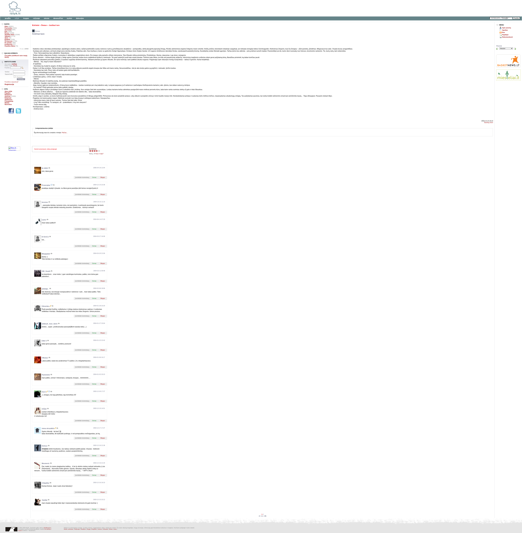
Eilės (6, 26)
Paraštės (83, 529)
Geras (94, 177)
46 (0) (15, 65)
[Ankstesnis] (497, 48)
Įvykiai (69, 18)
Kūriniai (35, 25)
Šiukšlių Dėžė (9, 34)
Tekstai (46, 18)
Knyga (88, 529)
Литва (110, 529)
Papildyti (505, 35)
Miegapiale (46, 254)
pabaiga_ (45, 289)
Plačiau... (65, 132)
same (44, 220)
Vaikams (7, 36)
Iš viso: (24, 49)
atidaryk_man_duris (49, 324)
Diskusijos (80, 18)
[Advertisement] (84, 8)
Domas (44, 25)
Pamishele (46, 375)
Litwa (115, 529)
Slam (6, 38)
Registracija (9, 84)
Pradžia (8, 18)
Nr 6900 (45, 168)
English (7, 39)
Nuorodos (8, 104)
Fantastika (8, 28)
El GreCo (45, 237)
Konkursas (8, 44)
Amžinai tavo (54, 25)
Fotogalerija (9, 101)
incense (45, 202)
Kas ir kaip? (99, 153)
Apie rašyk (8, 91)
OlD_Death (46, 271)
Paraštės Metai (10, 46)
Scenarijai (8, 29)
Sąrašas (505, 30)
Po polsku (8, 43)
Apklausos (8, 99)
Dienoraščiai (58, 18)
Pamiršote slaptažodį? (11, 82)
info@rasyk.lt (47, 528)
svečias (14, 64)
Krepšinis (94, 529)
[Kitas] (515, 48)
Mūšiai (7, 103)
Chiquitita (45, 483)
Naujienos (8, 94)
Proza (7, 33)
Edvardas (45, 306)
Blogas (102, 177)
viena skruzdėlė (48, 428)
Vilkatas (45, 358)
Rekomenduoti (507, 37)
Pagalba (7, 93)
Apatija (44, 500)
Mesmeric (45, 463)
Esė (6, 31)
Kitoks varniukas (68, 529)
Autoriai (7, 96)
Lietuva (100, 529)
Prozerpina (46, 185)
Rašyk (17, 18)
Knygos (26, 18)
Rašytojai (36, 18)
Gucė (44, 392)
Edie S (44, 341)
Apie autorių (506, 28)
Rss (503, 32)
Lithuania (105, 529)
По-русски (8, 41)
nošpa (44, 409)
